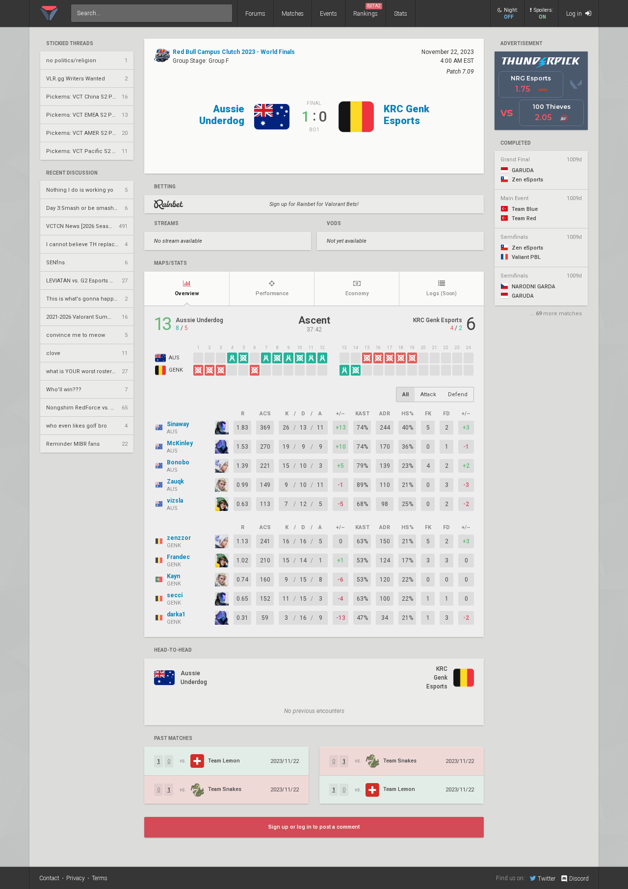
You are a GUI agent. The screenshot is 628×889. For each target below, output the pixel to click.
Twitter (546, 878)
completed (515, 143)
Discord (579, 878)
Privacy (75, 878)
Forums (255, 13)
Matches (293, 13)
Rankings (367, 10)
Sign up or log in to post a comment (314, 827)
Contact (49, 878)
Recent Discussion (72, 173)
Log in (574, 13)
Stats (400, 13)
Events (328, 13)
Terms (99, 878)
